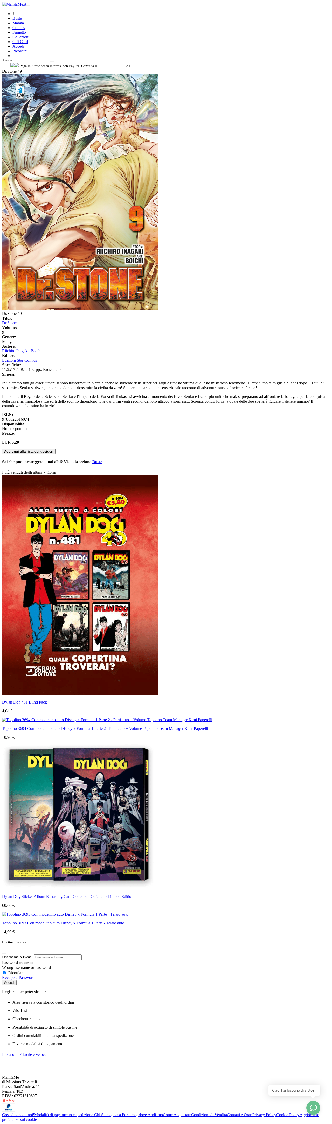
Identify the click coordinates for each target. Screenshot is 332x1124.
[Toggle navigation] (28, 5)
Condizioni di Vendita (209, 1115)
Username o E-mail (18, 957)
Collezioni (20, 37)
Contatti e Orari (239, 1115)
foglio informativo (111, 66)
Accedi (9, 983)
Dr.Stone (9, 323)
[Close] (4, 953)
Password (10, 962)
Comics (18, 27)
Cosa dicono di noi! (18, 1115)
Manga (18, 23)
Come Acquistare (177, 1115)
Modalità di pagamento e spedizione (64, 1115)
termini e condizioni (146, 66)
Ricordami (16, 973)
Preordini (19, 51)
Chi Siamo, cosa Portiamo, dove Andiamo (128, 1115)
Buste (17, 18)
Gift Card (20, 41)
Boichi (36, 351)
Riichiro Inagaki (15, 351)
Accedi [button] (18, 46)
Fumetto (19, 32)
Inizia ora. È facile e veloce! (25, 1054)
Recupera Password (18, 977)
